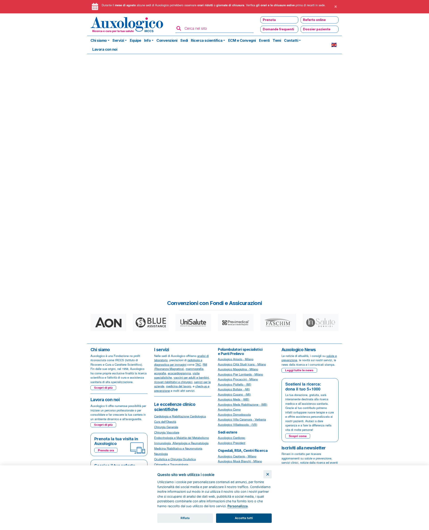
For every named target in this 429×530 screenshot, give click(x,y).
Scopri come (298, 436)
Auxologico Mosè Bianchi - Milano (240, 461)
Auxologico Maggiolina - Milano (238, 369)
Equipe (135, 40)
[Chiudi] (267, 474)
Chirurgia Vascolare (166, 432)
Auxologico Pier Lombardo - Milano (240, 374)
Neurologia (161, 454)
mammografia (194, 369)
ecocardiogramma (179, 373)
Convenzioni (166, 40)
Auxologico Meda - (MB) (233, 399)
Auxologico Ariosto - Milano (235, 359)
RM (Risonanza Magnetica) (180, 366)
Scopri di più (103, 387)
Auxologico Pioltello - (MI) (234, 384)
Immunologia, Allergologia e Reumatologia (181, 443)
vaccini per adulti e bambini (191, 377)
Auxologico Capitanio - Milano (237, 456)
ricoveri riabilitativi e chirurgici (173, 382)
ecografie (160, 373)
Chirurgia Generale (166, 427)
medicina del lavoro (178, 386)
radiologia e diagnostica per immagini (178, 362)
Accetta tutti (244, 518)
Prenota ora (106, 450)
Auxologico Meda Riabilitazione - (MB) (242, 404)
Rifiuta (185, 518)
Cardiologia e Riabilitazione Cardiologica (180, 416)
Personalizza (237, 506)
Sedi (184, 40)
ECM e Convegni (242, 40)
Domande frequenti (278, 29)
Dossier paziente (316, 29)
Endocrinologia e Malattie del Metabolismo (181, 438)
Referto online (314, 20)
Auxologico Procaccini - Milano (238, 379)
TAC (198, 364)
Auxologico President (231, 443)
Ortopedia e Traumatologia (171, 464)
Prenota (269, 20)
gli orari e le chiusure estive (275, 5)
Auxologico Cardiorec (231, 438)
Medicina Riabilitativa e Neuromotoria (178, 448)
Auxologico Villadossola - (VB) (237, 424)
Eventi (264, 40)
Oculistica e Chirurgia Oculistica (175, 459)
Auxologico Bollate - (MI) (234, 389)
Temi (277, 40)
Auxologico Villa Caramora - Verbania (242, 419)
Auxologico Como (229, 409)
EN (334, 44)
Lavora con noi (104, 49)
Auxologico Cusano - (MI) (234, 394)
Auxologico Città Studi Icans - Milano (242, 364)
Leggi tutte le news (299, 370)
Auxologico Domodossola (234, 414)
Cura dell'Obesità (165, 421)
